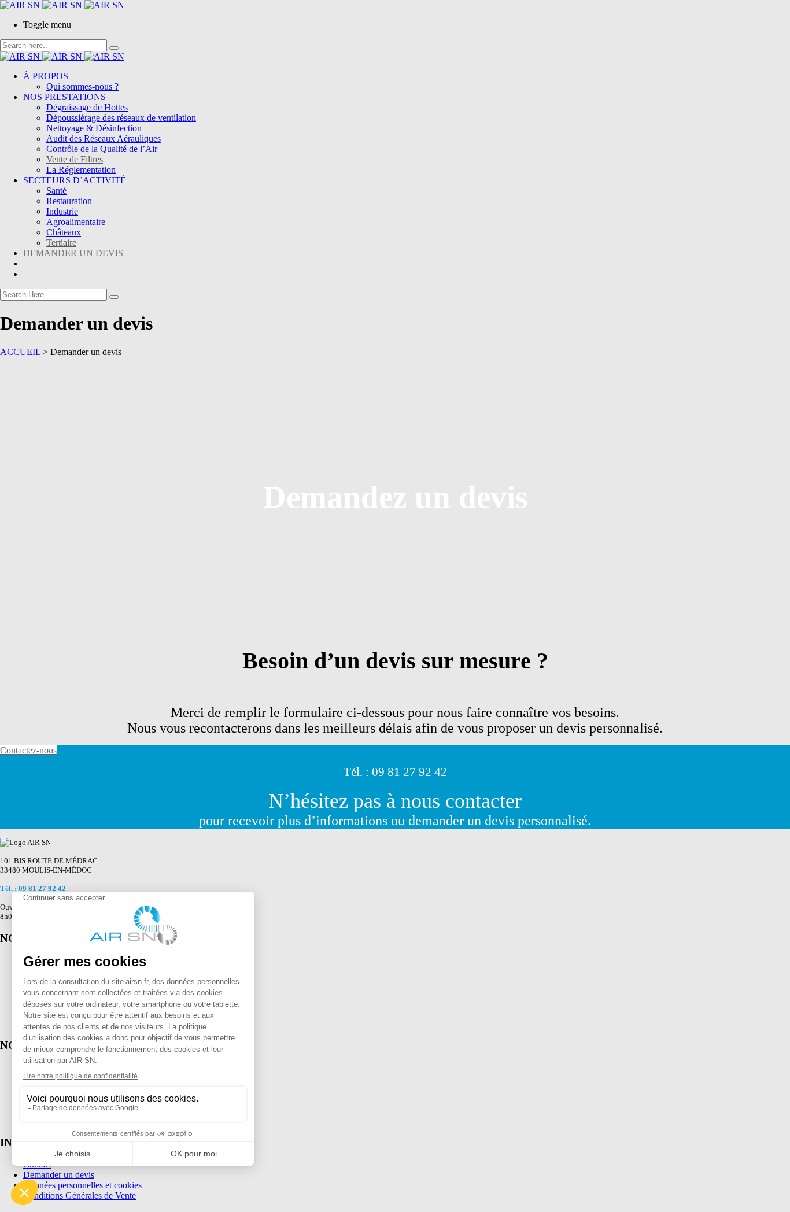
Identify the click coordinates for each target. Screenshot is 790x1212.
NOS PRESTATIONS (64, 97)
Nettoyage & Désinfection (94, 128)
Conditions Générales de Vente (79, 1195)
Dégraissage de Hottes (87, 107)
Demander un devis (58, 1175)
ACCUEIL (20, 352)
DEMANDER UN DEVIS (73, 253)
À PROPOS (45, 76)
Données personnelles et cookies (82, 1185)
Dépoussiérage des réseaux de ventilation (121, 118)
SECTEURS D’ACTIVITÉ (74, 180)
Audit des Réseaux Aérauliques (103, 138)
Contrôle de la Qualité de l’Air (101, 149)
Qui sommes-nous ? (82, 86)
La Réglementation (81, 170)
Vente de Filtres (74, 159)
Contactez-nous (28, 750)
